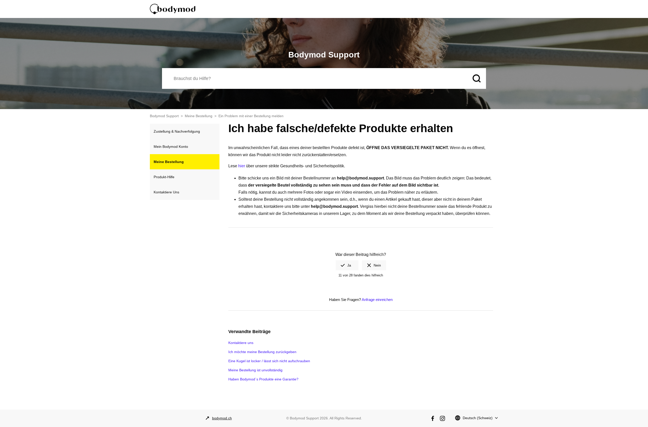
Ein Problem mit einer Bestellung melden (251, 116)
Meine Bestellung (198, 116)
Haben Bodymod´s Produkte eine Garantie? (263, 379)
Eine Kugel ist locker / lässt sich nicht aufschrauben (269, 361)
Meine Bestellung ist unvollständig (255, 370)
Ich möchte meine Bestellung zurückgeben (262, 352)
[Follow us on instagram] (442, 418)
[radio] (347, 265)
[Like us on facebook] (432, 418)
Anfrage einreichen (377, 299)
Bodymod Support (164, 116)
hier (241, 166)
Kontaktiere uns (240, 343)
